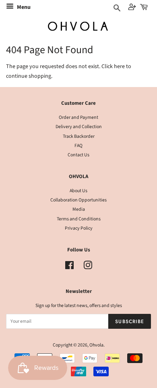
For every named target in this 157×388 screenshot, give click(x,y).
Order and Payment (78, 117)
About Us (78, 190)
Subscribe (129, 321)
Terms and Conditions (79, 219)
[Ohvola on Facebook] (69, 267)
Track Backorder (79, 136)
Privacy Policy (79, 228)
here (119, 66)
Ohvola (96, 345)
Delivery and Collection (79, 126)
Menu (23, 7)
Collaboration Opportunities (78, 200)
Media (78, 209)
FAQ (78, 145)
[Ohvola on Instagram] (87, 267)
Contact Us (78, 154)
